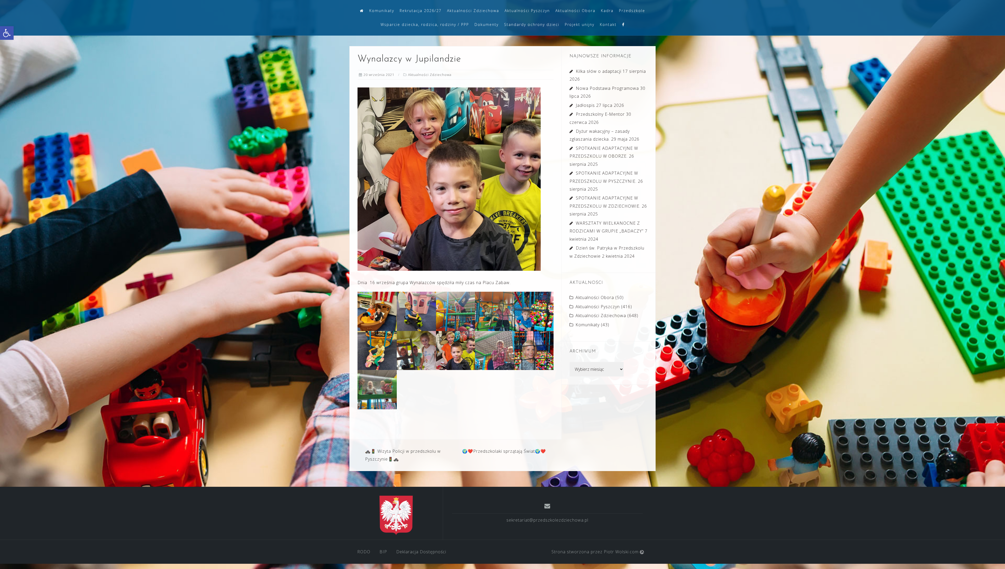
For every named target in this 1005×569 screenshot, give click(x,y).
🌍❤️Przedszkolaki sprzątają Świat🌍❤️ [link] (504, 451)
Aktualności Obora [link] (575, 10)
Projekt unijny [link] (579, 24)
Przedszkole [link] (632, 10)
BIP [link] (383, 552)
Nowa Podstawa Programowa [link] (607, 88)
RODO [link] (363, 552)
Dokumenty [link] (486, 24)
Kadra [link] (607, 10)
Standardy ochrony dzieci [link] (531, 24)
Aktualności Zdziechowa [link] (473, 10)
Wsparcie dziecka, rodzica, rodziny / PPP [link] (425, 24)
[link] (7, 33)
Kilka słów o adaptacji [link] (598, 71)
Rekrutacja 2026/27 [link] (421, 10)
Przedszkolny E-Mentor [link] (600, 114)
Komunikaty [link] (381, 10)
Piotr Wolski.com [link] (622, 552)
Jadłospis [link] (585, 105)
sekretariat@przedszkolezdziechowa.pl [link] (547, 520)
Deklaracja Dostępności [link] (421, 552)
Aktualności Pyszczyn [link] (527, 10)
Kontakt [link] (608, 24)
